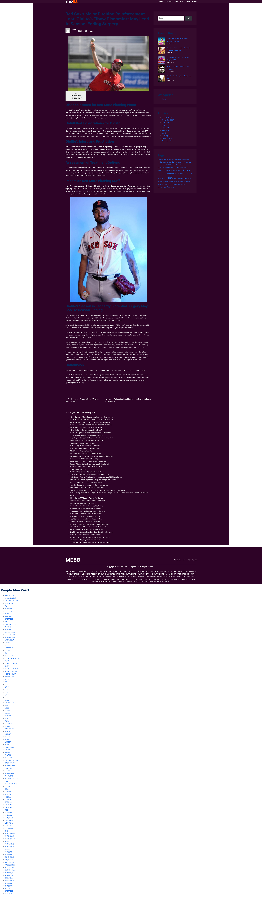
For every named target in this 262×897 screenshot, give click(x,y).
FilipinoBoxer (169, 167)
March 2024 (166, 133)
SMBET (7, 711)
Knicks (180, 170)
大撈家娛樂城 (9, 836)
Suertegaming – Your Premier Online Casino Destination (90, 542)
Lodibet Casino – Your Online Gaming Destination (87, 501)
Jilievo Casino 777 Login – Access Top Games (86, 498)
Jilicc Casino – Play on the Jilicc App (83, 503)
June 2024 (165, 125)
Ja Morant (174, 170)
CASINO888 (9, 805)
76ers (166, 159)
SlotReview (160, 184)
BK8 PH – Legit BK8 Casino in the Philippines (86, 459)
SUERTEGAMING (11, 784)
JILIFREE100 (9, 773)
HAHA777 (8, 609)
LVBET (7, 684)
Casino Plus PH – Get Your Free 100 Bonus (85, 522)
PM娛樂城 (8, 852)
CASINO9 (8, 807)
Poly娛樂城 (9, 860)
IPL (6, 682)
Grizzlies (177, 167)
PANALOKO (9, 776)
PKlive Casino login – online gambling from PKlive (88, 430)
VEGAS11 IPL (9, 677)
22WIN (7, 731)
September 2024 (168, 120)
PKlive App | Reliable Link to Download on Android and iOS (91, 425)
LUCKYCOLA (9, 640)
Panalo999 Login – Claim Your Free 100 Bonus (86, 506)
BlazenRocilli (178, 159)
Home (161, 2)
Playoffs (160, 181)
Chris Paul (180, 162)
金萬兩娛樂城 (9, 847)
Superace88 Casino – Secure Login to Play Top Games (89, 524)
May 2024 (165, 128)
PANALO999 (9, 747)
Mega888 (160, 178)
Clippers (187, 162)
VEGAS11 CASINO (11, 669)
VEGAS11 (8, 679)
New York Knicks (178, 178)
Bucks (160, 162)
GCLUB (7, 888)
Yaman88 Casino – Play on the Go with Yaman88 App (89, 527)
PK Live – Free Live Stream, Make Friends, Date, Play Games (91, 420)
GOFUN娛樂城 (10, 833)
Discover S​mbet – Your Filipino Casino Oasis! (86, 467)
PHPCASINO (9, 603)
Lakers (186, 170)
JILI (6, 606)
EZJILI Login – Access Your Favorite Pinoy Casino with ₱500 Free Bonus (96, 477)
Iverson (159, 170)
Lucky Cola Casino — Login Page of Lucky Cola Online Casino (92, 456)
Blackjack (171, 159)
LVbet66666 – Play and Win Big (81, 451)
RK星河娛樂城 (10, 862)
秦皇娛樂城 (8, 883)
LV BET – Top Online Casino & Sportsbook (85, 446)
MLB (165, 178)
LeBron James (161, 174)
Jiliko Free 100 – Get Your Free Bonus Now (85, 454)
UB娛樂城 (8, 826)
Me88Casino (183, 174)
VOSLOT (8, 734)
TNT (179, 184)
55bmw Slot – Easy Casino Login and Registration (87, 511)
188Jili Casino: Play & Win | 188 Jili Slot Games (86, 529)
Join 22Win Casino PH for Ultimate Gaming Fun (87, 487)
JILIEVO (7, 739)
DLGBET (8, 849)
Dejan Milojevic (161, 165)
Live (184, 560)
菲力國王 (8, 797)
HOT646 (8, 718)
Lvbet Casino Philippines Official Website (84, 448)
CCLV (7, 789)
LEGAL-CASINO (10, 598)
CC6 (6, 645)
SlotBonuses (187, 181)
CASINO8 (8, 802)
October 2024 (167, 117)
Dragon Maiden (176, 165)
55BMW (7, 752)
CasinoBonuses (167, 162)
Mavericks (170, 174)
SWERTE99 (9, 619)
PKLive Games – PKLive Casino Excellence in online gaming (91, 417)
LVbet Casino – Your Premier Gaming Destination (87, 440)
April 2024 (165, 130)
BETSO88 (8, 758)
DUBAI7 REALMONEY (12, 658)
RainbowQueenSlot (168, 181)
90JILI (7, 622)
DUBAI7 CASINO (11, 663)
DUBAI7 (7, 661)
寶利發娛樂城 (9, 857)
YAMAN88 (8, 768)
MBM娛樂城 (9, 818)
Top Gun (183, 184)
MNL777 (8, 726)
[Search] (188, 18)
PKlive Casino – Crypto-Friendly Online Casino (86, 435)
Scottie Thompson (178, 181)
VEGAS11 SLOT (10, 674)
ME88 (81, 383)
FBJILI (7, 721)
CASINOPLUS (10, 763)
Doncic (168, 165)
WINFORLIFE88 (10, 624)
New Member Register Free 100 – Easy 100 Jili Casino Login (91, 532)
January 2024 (167, 138)
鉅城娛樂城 (8, 813)
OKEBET (8, 643)
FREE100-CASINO (11, 601)
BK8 (6, 705)
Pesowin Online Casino (78, 469)
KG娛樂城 (8, 792)
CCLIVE (7, 786)
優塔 (6, 831)
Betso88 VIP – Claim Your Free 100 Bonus (85, 516)
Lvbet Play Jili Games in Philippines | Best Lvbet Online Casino (92, 438)
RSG (6, 810)
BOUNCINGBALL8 (11, 779)
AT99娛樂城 (9, 873)
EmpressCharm (161, 167)
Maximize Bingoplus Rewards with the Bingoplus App (89, 485)
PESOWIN (8, 616)
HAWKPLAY (9, 648)
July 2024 (165, 123)
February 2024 (167, 136)
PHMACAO (8, 894)
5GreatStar (160, 159)
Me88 (177, 174)
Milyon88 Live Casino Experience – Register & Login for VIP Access (94, 480)
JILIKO (7, 614)
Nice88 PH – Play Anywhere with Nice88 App (86, 508)
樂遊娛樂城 (8, 878)
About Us (177, 560)
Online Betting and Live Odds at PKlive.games (86, 427)
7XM (6, 781)
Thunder (174, 184)
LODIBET (8, 742)
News (91, 31)
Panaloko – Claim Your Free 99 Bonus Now (85, 535)
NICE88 (7, 750)
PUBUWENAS (10, 656)
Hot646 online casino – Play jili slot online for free (88, 472)
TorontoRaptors (162, 187)
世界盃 (7, 841)
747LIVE (8, 627)
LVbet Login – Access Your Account (82, 443)
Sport (194, 560)
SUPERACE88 (10, 632)
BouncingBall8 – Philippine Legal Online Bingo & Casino (90, 537)
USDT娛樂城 (9, 828)
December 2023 (167, 141)
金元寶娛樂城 (9, 881)
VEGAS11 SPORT (11, 671)
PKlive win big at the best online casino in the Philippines (90, 433)
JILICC (7, 745)
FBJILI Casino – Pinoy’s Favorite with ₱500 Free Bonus (89, 474)
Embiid (182, 165)
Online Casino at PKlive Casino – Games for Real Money (90, 422)
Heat (182, 167)
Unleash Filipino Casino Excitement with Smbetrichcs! (89, 464)
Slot (189, 560)
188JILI (7, 650)
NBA (170, 177)
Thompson (167, 184)
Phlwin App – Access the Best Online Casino (86, 514)
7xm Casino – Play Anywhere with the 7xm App (87, 540)
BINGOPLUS (9, 729)
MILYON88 (8, 724)
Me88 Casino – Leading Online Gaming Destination (88, 461)
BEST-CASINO (10, 595)
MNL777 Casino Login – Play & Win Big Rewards (87, 482)
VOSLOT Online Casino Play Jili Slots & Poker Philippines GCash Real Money (97, 490)
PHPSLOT (8, 611)
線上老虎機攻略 (10, 839)
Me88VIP (189, 174)
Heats (185, 167)
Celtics (174, 162)
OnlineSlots (187, 178)
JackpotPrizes (166, 170)
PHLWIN (8, 755)
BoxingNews (185, 159)
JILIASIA (8, 629)
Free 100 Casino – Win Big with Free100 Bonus (86, 519)
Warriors (170, 187)
